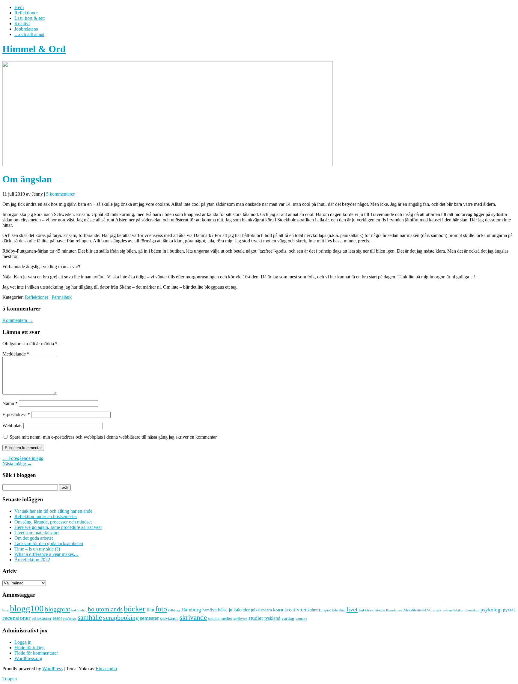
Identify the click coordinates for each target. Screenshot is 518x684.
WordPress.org (28, 658)
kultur (313, 610)
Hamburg (191, 610)
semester (149, 618)
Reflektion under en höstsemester (45, 516)
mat (400, 610)
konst (278, 610)
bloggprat (57, 609)
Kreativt (22, 23)
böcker (134, 608)
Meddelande (15, 353)
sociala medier (220, 618)
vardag (287, 618)
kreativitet (295, 610)
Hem (19, 7)
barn (5, 610)
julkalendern (261, 610)
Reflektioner (26, 12)
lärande (380, 610)
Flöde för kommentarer (36, 653)
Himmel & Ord (34, 49)
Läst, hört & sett (29, 18)
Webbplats (12, 425)
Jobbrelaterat (26, 29)
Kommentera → (17, 320)
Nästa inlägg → (17, 463)
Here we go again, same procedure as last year (58, 527)
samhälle (90, 617)
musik (437, 610)
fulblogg (174, 610)
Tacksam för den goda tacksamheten (48, 543)
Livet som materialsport (36, 532)
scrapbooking (121, 617)
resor (57, 618)
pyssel (509, 610)
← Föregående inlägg (22, 458)
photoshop (472, 610)
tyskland (272, 618)
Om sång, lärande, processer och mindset (53, 521)
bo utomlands (105, 609)
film (150, 609)
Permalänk (62, 297)
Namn (10, 403)
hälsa (223, 610)
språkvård (240, 618)
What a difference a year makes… (46, 554)
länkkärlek (366, 610)
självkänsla (169, 618)
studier (256, 618)
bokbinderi (79, 610)
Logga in (22, 642)
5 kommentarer (60, 193)
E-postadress (16, 414)
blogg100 (27, 608)
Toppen (9, 678)
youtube (301, 618)
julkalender (239, 609)
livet (352, 609)
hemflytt (209, 610)
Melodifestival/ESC (418, 610)
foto (161, 609)
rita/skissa (69, 618)
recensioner (16, 617)
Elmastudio (106, 668)
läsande (391, 610)
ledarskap (338, 610)
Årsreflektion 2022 (32, 559)
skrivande (193, 617)
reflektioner (42, 618)
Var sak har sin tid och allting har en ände (53, 511)
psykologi (491, 610)
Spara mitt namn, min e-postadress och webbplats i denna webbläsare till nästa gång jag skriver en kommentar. (114, 437)
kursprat (325, 610)
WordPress (52, 668)
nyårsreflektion (452, 610)
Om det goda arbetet (33, 538)
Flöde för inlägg (29, 647)
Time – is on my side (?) (37, 548)
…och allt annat (29, 34)
